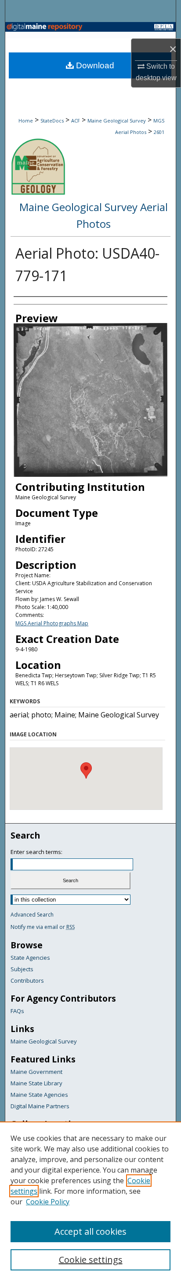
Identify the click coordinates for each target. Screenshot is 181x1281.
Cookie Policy (47, 1202)
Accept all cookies (90, 1231)
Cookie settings (91, 1260)
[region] (90, 1201)
